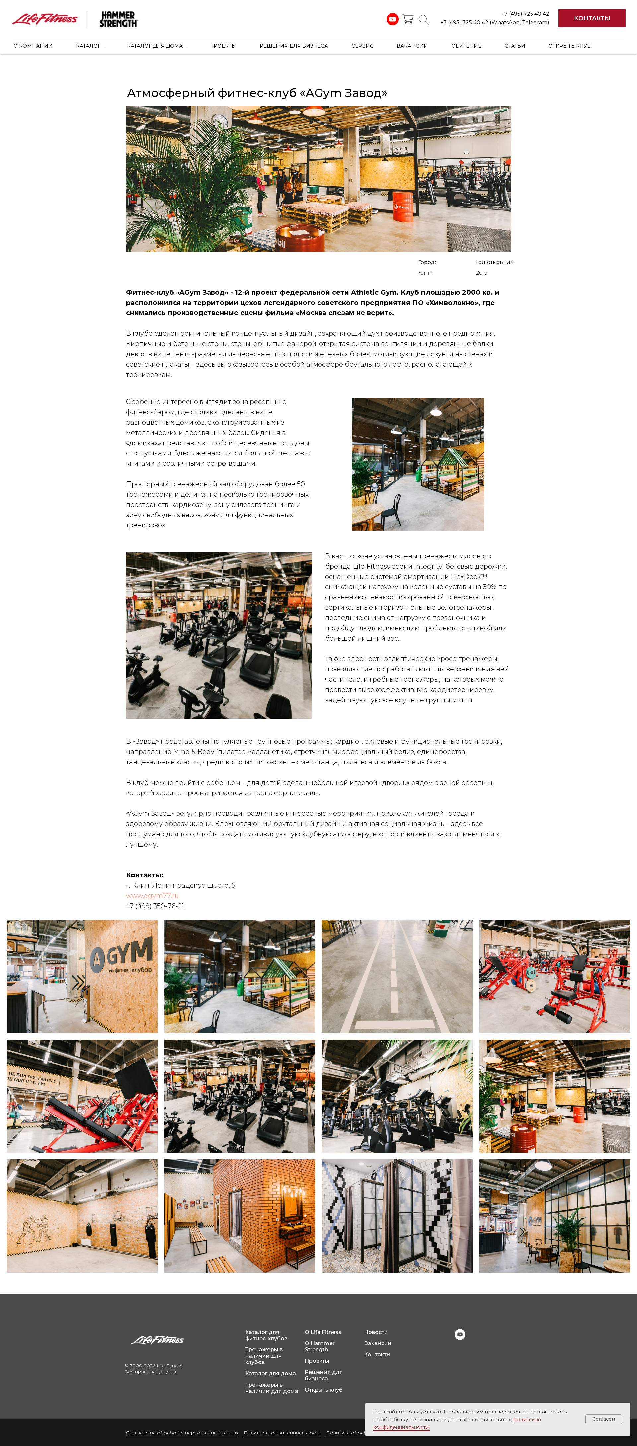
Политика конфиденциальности (282, 1433)
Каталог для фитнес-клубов (266, 1335)
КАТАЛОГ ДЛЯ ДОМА (155, 46)
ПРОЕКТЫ (223, 46)
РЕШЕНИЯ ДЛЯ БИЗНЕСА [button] (294, 46)
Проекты (317, 1361)
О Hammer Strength (320, 1346)
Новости (376, 1332)
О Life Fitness (323, 1332)
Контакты (377, 1354)
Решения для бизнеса (324, 1375)
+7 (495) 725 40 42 (525, 14)
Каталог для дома (270, 1373)
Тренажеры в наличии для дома (271, 1388)
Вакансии (377, 1343)
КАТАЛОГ (89, 46)
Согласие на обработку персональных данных (182, 1433)
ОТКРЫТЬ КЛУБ (569, 46)
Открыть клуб (324, 1390)
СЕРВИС (362, 46)
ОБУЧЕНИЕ (466, 46)
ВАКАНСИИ (412, 46)
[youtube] (460, 1338)
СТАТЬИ (515, 46)
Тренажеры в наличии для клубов (264, 1355)
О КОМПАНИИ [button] (33, 46)
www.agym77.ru (152, 896)
